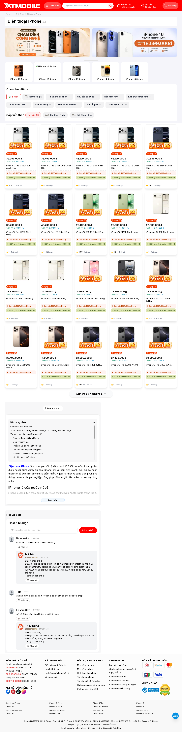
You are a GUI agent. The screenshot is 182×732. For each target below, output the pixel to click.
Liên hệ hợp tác (52, 669)
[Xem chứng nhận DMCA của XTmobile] (165, 689)
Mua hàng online (85, 669)
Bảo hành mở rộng (118, 665)
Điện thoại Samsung (14, 710)
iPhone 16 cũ (98, 714)
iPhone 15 (140, 707)
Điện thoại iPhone (13, 703)
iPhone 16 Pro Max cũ (145, 714)
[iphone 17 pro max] (47, 42)
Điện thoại (20, 14)
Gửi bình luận (88, 530)
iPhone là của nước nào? (22, 426)
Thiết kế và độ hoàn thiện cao (27, 446)
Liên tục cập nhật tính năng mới (27, 449)
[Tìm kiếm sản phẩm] (110, 5)
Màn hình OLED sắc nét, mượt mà (28, 453)
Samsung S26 (98, 710)
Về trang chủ (51, 677)
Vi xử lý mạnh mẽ (21, 442)
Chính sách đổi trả (117, 676)
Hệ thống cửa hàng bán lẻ (57, 673)
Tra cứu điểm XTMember (89, 681)
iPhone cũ (10, 714)
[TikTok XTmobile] (18, 691)
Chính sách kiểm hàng (119, 688)
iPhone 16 (10, 707)
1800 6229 (126, 4)
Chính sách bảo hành (119, 680)
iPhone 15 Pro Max (100, 707)
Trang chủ (10, 14)
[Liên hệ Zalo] (175, 716)
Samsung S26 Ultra (57, 710)
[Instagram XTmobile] (23, 691)
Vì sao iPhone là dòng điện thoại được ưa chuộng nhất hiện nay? (40, 430)
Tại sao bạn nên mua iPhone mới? (26, 434)
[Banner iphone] (134, 42)
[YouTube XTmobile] (13, 691)
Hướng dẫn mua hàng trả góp (91, 685)
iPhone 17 (140, 703)
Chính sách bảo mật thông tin (122, 684)
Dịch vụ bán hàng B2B (87, 689)
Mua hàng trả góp (85, 665)
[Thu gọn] (93, 422)
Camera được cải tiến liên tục (26, 438)
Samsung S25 (142, 710)
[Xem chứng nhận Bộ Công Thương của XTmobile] (151, 689)
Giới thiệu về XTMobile (55, 665)
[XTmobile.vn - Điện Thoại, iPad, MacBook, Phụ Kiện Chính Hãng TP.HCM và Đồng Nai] (22, 6)
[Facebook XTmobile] (8, 691)
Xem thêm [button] (52, 500)
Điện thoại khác (53, 408)
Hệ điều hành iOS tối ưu (24, 457)
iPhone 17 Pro (98, 703)
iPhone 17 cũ (54, 714)
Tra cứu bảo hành (85, 677)
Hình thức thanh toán (86, 673)
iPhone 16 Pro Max (57, 707)
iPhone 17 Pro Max (57, 703)
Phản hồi (24, 547)
